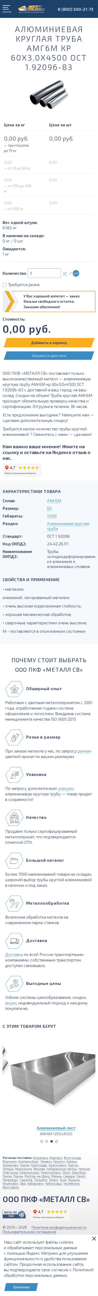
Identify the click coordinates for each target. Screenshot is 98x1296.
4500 (52, 515)
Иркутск (59, 1161)
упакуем (66, 788)
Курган (73, 1165)
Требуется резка (23, 284)
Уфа (23, 1183)
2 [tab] (46, 1141)
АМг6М (54, 500)
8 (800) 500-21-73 (75, 9)
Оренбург (79, 1172)
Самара (69, 1176)
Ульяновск (10, 1183)
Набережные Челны (62, 1168)
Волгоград (72, 1157)
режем (84, 750)
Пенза (7, 1176)
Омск (66, 1172)
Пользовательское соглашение (29, 1231)
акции (10, 1002)
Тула (63, 1180)
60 (49, 508)
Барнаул (56, 1157)
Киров (24, 1165)
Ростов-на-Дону (37, 1176)
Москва (39, 1168)
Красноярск (57, 1165)
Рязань (56, 1176)
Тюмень (74, 1180)
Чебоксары (53, 1183)
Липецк (8, 1168)
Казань (71, 1161)
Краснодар (39, 1165)
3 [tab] (51, 1141)
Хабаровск (35, 1183)
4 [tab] (56, 1141)
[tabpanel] (49, 1084)
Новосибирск (51, 1172)
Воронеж (10, 1161)
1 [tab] (42, 1141)
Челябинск (72, 1183)
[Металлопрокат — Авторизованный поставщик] (14, 1214)
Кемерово (10, 1165)
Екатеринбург (28, 1161)
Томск (53, 1180)
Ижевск (46, 1161)
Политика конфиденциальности (59, 1227)
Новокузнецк (29, 1172)
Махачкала (23, 1168)
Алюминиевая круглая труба (68, 526)
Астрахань (40, 1157)
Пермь (18, 1176)
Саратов (26, 1180)
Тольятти (40, 1180)
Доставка (14, 954)
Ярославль (11, 1187)
